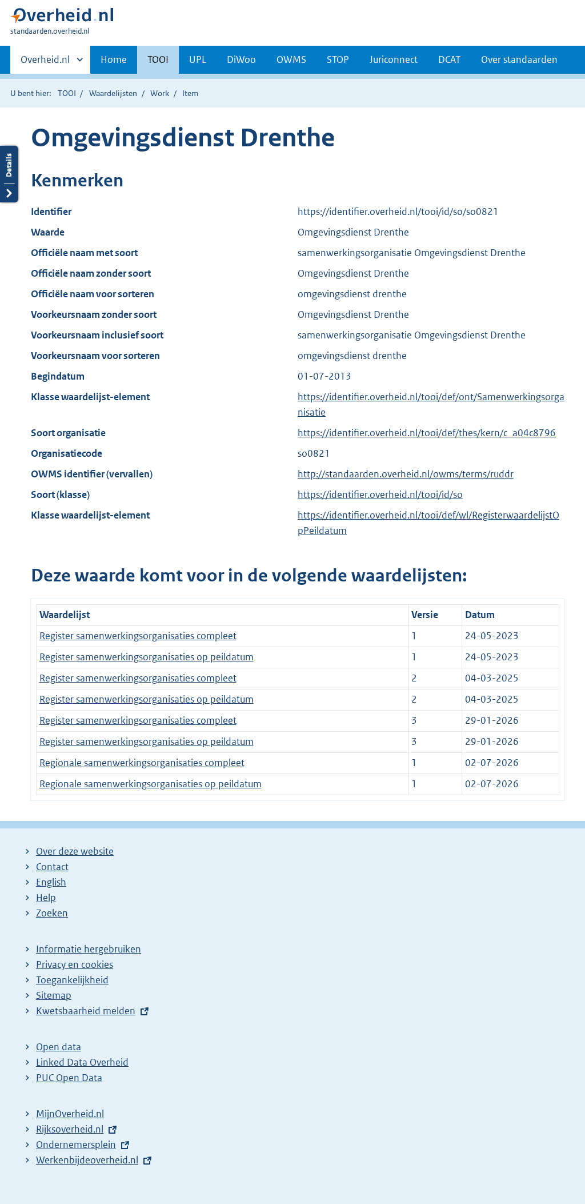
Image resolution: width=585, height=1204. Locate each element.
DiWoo (241, 59)
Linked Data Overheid (82, 1062)
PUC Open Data (69, 1077)
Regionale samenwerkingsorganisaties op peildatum (150, 784)
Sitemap (53, 995)
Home (114, 59)
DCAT (449, 59)
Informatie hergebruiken (88, 949)
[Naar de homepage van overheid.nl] (61, 18)
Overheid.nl (45, 63)
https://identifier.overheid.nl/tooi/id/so (380, 494)
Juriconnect (394, 59)
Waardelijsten (113, 93)
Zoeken (52, 913)
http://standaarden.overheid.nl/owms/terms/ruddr (406, 474)
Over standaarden (519, 59)
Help (46, 897)
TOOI (158, 59)
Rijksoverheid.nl (69, 1129)
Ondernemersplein (76, 1144)
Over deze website (75, 851)
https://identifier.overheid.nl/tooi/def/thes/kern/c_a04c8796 (427, 432)
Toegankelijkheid (72, 980)
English (51, 882)
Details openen (9, 174)
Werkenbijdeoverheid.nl (87, 1160)
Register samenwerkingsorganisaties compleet (138, 635)
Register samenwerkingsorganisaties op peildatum (146, 657)
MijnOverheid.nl (70, 1113)
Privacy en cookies (74, 964)
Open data (58, 1046)
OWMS (291, 59)
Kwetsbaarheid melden (85, 1010)
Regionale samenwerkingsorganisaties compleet (142, 762)
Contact (52, 866)
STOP (338, 59)
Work (159, 93)
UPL (197, 59)
